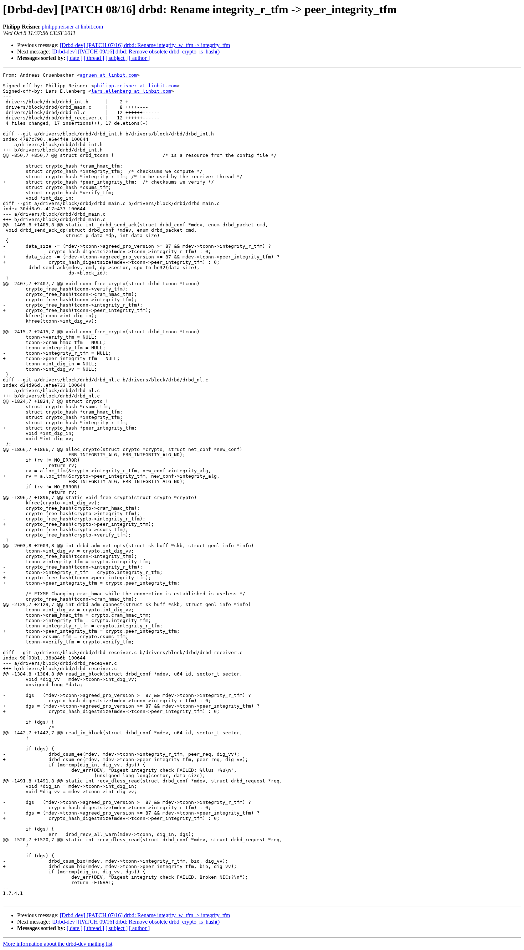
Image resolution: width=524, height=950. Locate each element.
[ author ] (139, 58)
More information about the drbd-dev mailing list (57, 944)
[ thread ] (94, 58)
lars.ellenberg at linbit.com (131, 91)
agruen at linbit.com (108, 75)
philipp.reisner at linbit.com (72, 27)
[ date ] (74, 58)
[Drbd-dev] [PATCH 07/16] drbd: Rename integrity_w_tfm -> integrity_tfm (145, 45)
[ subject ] (117, 58)
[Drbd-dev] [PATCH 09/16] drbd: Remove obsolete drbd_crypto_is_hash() (135, 51)
